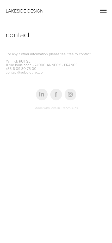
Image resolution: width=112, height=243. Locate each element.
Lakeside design (24, 11)
